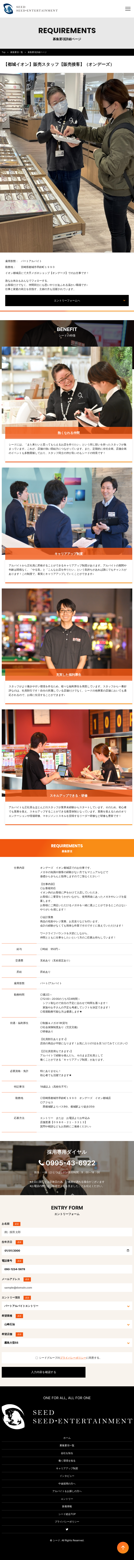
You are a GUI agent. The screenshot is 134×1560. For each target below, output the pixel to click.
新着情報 (67, 1506)
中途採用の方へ (67, 1483)
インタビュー (67, 1475)
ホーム (67, 1437)
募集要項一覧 (16, 52)
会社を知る (67, 1453)
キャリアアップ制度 (67, 1468)
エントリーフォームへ (67, 300)
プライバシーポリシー (73, 1357)
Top (3, 52)
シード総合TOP (67, 1514)
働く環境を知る (67, 1460)
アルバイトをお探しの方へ (67, 1491)
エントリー (67, 1498)
